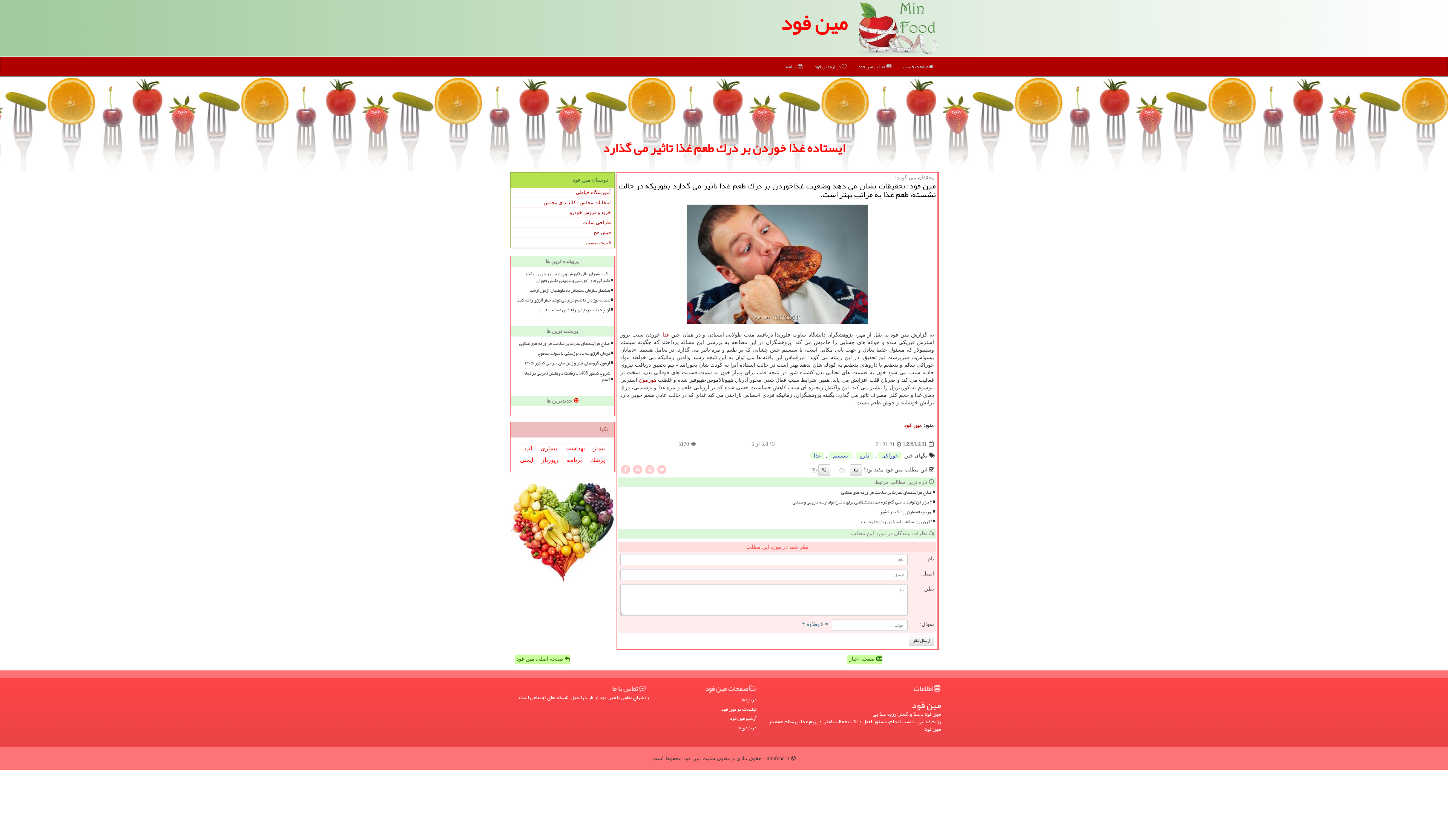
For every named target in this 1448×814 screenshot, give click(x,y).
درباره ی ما (747, 728)
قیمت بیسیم (598, 242)
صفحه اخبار (862, 659)
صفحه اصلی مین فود (541, 659)
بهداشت (575, 448)
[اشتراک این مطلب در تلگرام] (649, 469)
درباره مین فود (828, 67)
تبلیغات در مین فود (738, 709)
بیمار (599, 448)
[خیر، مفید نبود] (824, 470)
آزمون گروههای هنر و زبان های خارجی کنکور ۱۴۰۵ (567, 363)
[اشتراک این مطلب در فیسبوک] (625, 469)
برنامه (792, 67)
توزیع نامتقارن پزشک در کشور (906, 512)
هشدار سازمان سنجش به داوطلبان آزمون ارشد (569, 290)
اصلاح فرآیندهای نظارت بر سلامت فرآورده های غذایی (886, 492)
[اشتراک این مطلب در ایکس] (662, 469)
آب (528, 448)
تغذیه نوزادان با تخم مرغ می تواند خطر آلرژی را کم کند (563, 300)
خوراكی (890, 456)
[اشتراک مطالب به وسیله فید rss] (637, 469)
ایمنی (526, 460)
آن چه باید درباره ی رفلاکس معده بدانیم (575, 310)
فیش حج (602, 232)
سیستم (840, 456)
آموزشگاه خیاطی (593, 192)
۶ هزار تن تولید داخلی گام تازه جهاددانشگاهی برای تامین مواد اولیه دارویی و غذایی (862, 502)
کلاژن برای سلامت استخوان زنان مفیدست (896, 521)
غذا (666, 335)
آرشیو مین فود (743, 718)
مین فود (814, 23)
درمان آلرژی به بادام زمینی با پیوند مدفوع (574, 353)
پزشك (597, 460)
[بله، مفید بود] (856, 470)
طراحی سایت (597, 222)
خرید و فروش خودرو (590, 212)
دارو (864, 456)
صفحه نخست (916, 67)
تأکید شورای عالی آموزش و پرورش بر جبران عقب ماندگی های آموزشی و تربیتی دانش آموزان (568, 277)
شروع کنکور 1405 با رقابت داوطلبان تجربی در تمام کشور (566, 376)
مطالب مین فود (872, 67)
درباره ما (749, 700)
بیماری (548, 448)
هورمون (647, 380)
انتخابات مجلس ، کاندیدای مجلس (577, 202)
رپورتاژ (549, 460)
